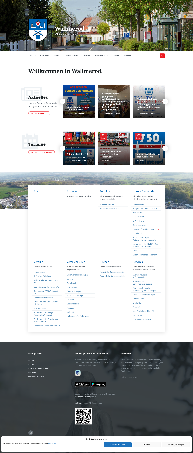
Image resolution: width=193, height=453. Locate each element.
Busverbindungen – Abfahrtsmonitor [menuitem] (141, 276)
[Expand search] (162, 55)
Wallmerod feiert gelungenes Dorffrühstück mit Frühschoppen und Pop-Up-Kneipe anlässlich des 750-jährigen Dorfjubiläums (114, 101)
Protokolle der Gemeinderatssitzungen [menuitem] (142, 282)
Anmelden (32, 372)
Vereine (81, 113)
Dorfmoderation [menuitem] (139, 225)
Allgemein (116, 113)
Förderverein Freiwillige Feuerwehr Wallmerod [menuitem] (43, 313)
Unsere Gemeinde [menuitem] (72, 56)
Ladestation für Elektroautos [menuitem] (78, 316)
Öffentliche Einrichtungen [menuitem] (77, 275)
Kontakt (31, 360)
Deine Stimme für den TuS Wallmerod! (78, 108)
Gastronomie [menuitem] (72, 287)
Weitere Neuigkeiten (39, 113)
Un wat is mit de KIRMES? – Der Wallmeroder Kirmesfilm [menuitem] (145, 245)
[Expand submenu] (158, 229)
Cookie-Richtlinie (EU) (36, 376)
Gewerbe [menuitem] (70, 299)
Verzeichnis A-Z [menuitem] (101, 56)
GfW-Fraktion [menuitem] (138, 221)
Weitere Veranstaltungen (41, 152)
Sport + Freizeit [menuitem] (73, 304)
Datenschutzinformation (38, 368)
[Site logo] (38, 40)
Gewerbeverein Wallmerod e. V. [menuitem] (46, 287)
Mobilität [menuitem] (70, 312)
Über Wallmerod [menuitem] (139, 204)
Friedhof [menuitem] (136, 307)
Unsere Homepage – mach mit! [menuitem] (145, 255)
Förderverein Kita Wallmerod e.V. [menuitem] (47, 325)
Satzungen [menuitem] (137, 315)
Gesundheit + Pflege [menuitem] (75, 295)
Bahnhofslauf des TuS (77, 154)
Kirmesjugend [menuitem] (39, 272)
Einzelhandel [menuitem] (72, 283)
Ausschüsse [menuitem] (137, 212)
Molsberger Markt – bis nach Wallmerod (148, 155)
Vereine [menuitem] (87, 56)
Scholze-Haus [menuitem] (138, 299)
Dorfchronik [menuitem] (137, 233)
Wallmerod (69, 28)
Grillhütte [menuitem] (137, 303)
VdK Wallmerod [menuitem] (40, 308)
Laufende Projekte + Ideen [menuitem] (143, 229)
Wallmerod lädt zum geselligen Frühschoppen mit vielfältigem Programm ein (148, 104)
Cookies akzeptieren (117, 445)
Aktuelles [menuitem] (44, 56)
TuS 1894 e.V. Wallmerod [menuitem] (43, 276)
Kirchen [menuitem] (116, 56)
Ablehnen (146, 445)
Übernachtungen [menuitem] (74, 291)
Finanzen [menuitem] (70, 308)
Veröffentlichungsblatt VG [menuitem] (143, 311)
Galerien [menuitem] (136, 250)
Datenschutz (52, 443)
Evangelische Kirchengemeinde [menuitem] (112, 276)
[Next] (165, 101)
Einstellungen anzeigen (176, 445)
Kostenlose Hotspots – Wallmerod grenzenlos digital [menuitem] (144, 238)
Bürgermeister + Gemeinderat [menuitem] (145, 208)
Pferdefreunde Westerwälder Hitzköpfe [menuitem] (46, 303)
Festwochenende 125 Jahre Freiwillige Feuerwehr (112, 154)
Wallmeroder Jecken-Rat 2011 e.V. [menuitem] (46, 281)
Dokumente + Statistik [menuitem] (142, 319)
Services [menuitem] (127, 56)
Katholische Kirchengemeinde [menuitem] (112, 272)
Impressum (32, 364)
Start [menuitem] (33, 56)
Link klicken (80, 403)
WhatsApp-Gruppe (82, 397)
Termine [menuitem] (56, 56)
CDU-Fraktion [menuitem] (138, 217)
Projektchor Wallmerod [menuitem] (43, 297)
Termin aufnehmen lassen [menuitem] (110, 208)
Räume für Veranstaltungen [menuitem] (144, 294)
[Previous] (62, 101)
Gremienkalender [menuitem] (107, 204)
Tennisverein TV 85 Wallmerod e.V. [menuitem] (46, 292)
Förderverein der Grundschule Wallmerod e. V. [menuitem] (46, 320)
